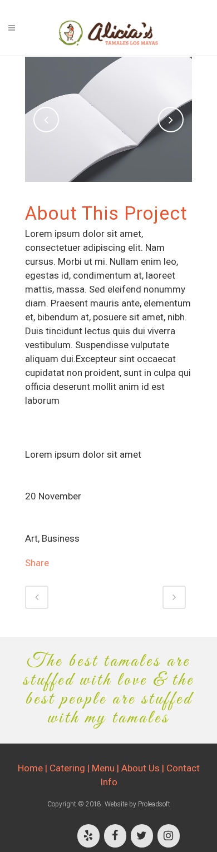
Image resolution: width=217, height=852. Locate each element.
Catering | (71, 768)
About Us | (143, 768)
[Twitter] (142, 836)
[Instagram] (168, 836)
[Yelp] (88, 836)
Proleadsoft (154, 804)
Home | (34, 768)
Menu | (106, 768)
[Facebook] (115, 836)
